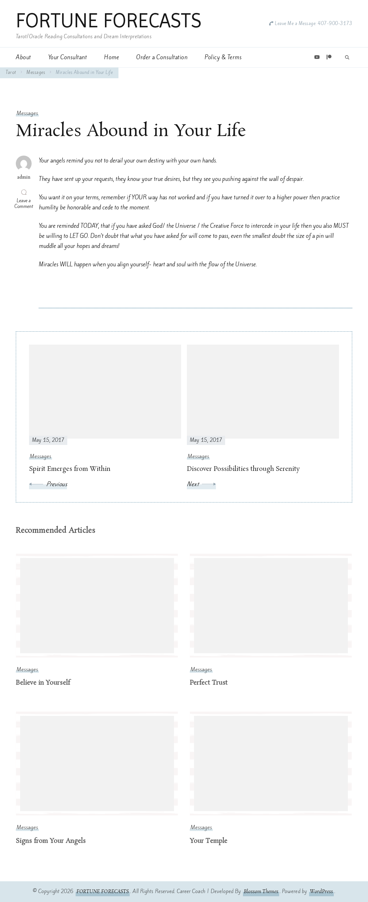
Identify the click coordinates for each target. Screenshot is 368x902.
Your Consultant (67, 57)
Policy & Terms (223, 57)
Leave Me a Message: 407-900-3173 (313, 23)
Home (111, 57)
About (23, 57)
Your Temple (208, 841)
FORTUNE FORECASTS (108, 20)
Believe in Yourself (43, 683)
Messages (27, 113)
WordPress (321, 891)
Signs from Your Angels (51, 841)
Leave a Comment (24, 203)
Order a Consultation (161, 57)
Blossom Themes (261, 891)
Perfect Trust (209, 683)
